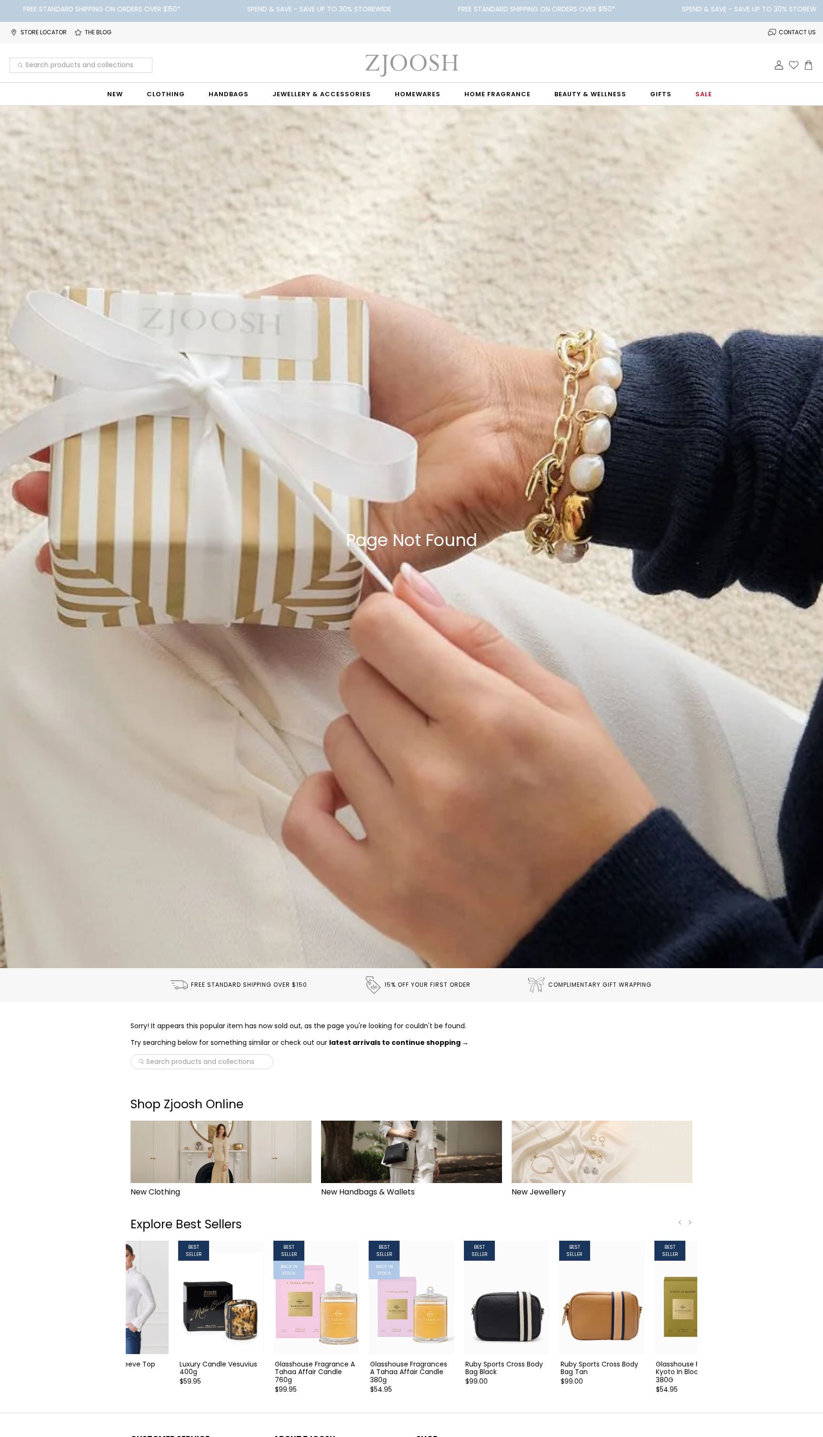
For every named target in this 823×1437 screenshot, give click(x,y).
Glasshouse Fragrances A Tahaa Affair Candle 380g (408, 1371)
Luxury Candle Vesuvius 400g (218, 1367)
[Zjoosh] (411, 65)
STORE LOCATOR (43, 32)
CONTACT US (797, 32)
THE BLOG (98, 32)
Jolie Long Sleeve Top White (119, 1367)
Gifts (661, 94)
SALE (703, 94)
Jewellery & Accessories (321, 94)
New (115, 94)
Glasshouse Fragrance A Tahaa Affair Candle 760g (315, 1371)
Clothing (166, 94)
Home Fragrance (497, 94)
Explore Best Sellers (186, 1224)
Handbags (229, 94)
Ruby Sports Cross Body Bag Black (504, 1367)
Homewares (418, 94)
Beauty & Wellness (590, 94)
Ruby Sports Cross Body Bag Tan (599, 1367)
